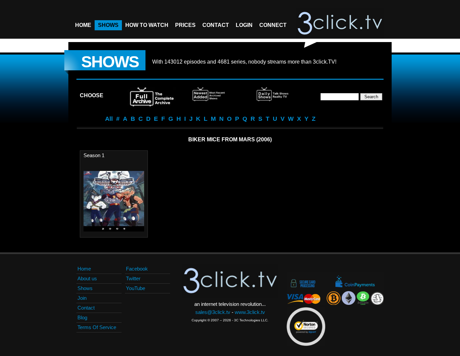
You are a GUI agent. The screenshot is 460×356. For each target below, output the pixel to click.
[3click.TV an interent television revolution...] (340, 23)
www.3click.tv (250, 312)
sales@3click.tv (212, 312)
